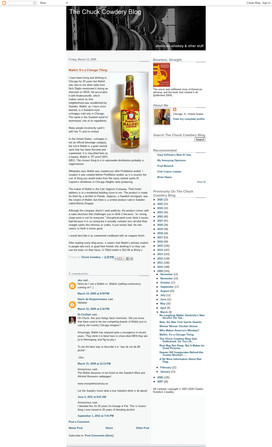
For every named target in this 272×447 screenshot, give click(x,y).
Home (109, 427)
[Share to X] (124, 259)
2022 (160, 216)
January (165, 371)
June (163, 299)
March (164, 312)
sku (80, 280)
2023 (160, 212)
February (166, 367)
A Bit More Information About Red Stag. (180, 360)
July (163, 295)
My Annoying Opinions (171, 160)
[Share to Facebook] (128, 259)
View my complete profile (188, 118)
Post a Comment (79, 421)
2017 (160, 237)
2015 (160, 245)
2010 (160, 266)
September (167, 286)
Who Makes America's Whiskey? (179, 330)
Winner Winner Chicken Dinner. (178, 326)
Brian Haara (164, 177)
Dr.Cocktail (84, 314)
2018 (160, 233)
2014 (160, 249)
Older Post (142, 427)
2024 (160, 208)
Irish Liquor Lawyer (169, 171)
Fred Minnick (165, 165)
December (166, 274)
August (165, 291)
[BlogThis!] (120, 259)
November (167, 278)
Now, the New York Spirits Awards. (180, 322)
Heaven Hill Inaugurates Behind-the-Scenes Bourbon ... (181, 353)
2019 (160, 229)
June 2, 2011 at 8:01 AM (92, 396)
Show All (201, 182)
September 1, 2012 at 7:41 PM (96, 415)
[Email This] (116, 259)
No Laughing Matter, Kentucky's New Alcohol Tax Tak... (181, 316)
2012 (160, 258)
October (165, 282)
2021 (160, 220)
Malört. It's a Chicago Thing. (176, 334)
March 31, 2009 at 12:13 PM (94, 363)
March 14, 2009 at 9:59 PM (93, 293)
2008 (160, 377)
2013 (160, 254)
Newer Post (76, 427)
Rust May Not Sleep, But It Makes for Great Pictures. (181, 347)
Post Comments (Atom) (99, 435)
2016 (160, 241)
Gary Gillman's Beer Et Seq (174, 154)
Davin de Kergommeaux (92, 299)
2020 (160, 224)
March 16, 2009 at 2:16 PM (93, 308)
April (163, 307)
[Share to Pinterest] (132, 259)
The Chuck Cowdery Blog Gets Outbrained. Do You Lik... (178, 340)
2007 (160, 381)
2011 (160, 262)
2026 (160, 199)
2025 (160, 203)
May (163, 303)
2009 (160, 271)
